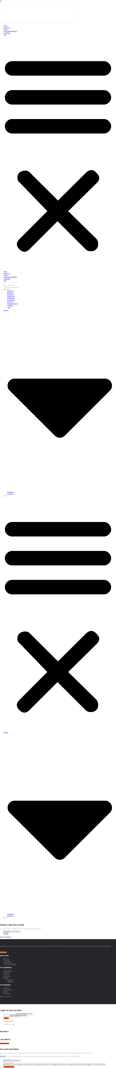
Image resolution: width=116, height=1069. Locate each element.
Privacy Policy (7, 962)
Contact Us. (7, 960)
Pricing (6, 29)
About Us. (6, 959)
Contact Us (7, 976)
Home (5, 26)
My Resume (10, 294)
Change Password (12, 303)
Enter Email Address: (9, 1014)
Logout (9, 307)
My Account (7, 289)
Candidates (7, 33)
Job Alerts (10, 305)
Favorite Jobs (11, 300)
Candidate (10, 981)
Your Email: (7, 1059)
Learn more (3, 952)
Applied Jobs (11, 296)
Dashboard (10, 291)
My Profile (10, 293)
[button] (58, 153)
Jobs (5, 35)
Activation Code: (8, 1063)
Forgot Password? (9, 1021)
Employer (10, 980)
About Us (6, 974)
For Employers (8, 990)
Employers (7, 27)
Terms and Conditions (10, 964)
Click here (3, 1056)
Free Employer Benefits (10, 31)
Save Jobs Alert (4, 1043)
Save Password (10, 1024)
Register (6, 978)
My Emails (10, 302)
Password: (7, 1016)
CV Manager (10, 298)
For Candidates (8, 971)
